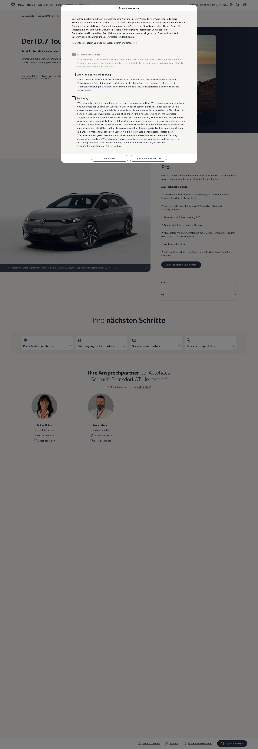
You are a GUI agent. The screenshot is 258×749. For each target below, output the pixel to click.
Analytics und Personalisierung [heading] (94, 74)
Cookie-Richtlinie (89, 36)
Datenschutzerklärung (122, 36)
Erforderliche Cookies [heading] (88, 54)
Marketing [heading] (82, 98)
